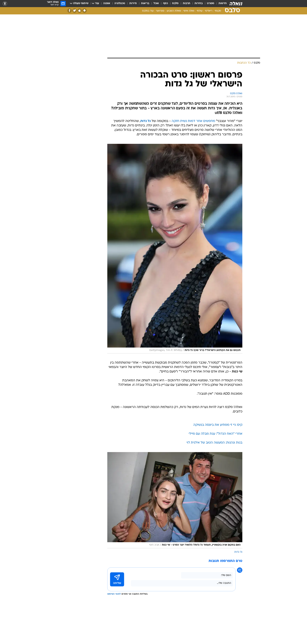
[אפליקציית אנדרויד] (84, 10)
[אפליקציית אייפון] (79, 10)
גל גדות (238, 552)
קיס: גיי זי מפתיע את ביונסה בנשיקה (217, 425)
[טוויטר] (74, 10)
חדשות (223, 3)
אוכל (156, 3)
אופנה (106, 3)
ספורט (210, 3)
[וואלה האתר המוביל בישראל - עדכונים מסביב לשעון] (236, 3)
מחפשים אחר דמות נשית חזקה (193, 121)
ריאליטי (208, 11)
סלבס (175, 3)
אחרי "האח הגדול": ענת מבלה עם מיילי (215, 434)
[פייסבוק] (69, 10)
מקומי (218, 11)
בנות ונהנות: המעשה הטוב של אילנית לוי (214, 442)
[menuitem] (220, 4)
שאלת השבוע (174, 11)
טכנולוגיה (119, 3)
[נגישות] (5, 3)
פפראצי (160, 11)
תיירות (133, 3)
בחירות (199, 3)
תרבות (186, 3)
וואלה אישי (188, 11)
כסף (165, 3)
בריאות (145, 3)
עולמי (200, 11)
